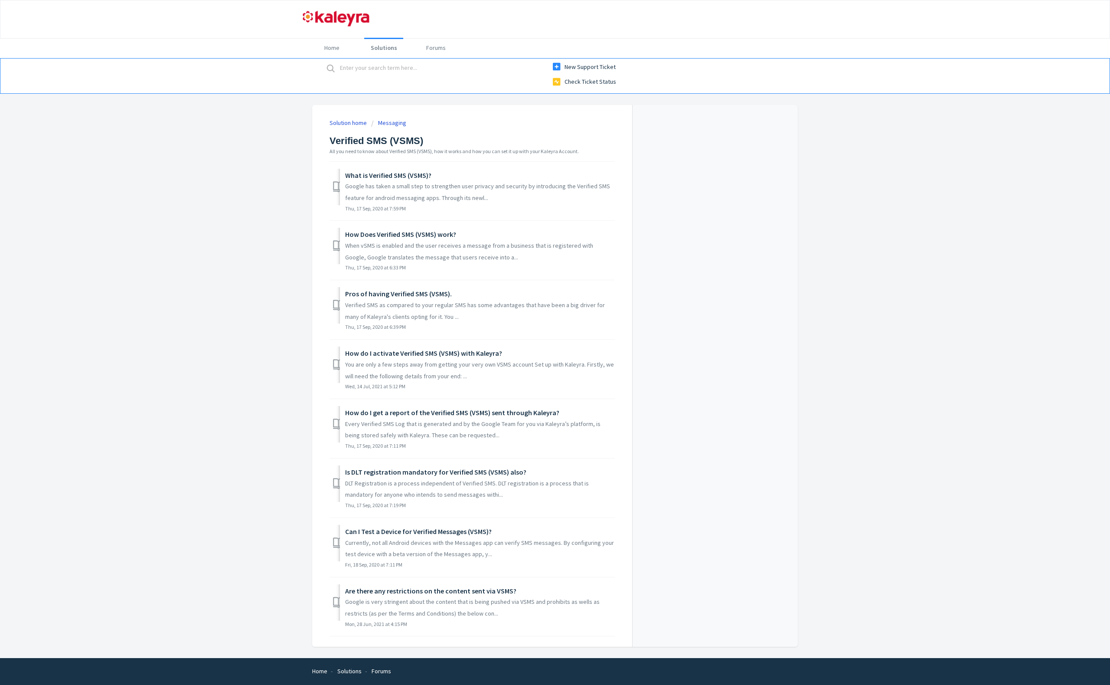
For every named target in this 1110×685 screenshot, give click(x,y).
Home (332, 48)
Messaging (392, 123)
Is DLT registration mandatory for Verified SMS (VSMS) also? (435, 472)
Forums (436, 48)
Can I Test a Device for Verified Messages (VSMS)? (418, 531)
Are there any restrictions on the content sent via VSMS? (430, 591)
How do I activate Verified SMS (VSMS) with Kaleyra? (423, 353)
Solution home (349, 123)
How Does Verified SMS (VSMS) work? (400, 234)
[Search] (331, 68)
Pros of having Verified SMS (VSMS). (398, 293)
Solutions (384, 48)
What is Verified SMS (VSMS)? (388, 175)
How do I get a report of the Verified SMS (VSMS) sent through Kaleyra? (452, 412)
